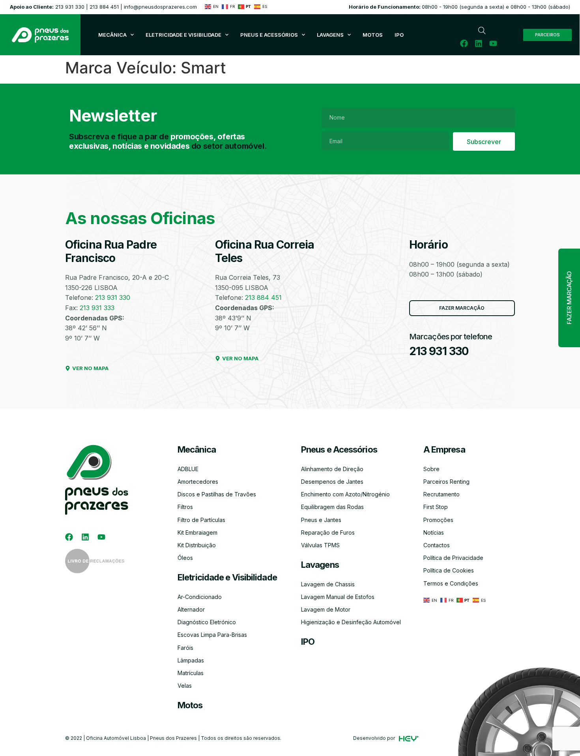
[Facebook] (464, 43)
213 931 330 (69, 7)
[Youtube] (493, 43)
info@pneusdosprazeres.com (160, 7)
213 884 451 (104, 7)
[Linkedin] (479, 43)
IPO (307, 641)
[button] (569, 298)
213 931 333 (97, 308)
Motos (190, 705)
